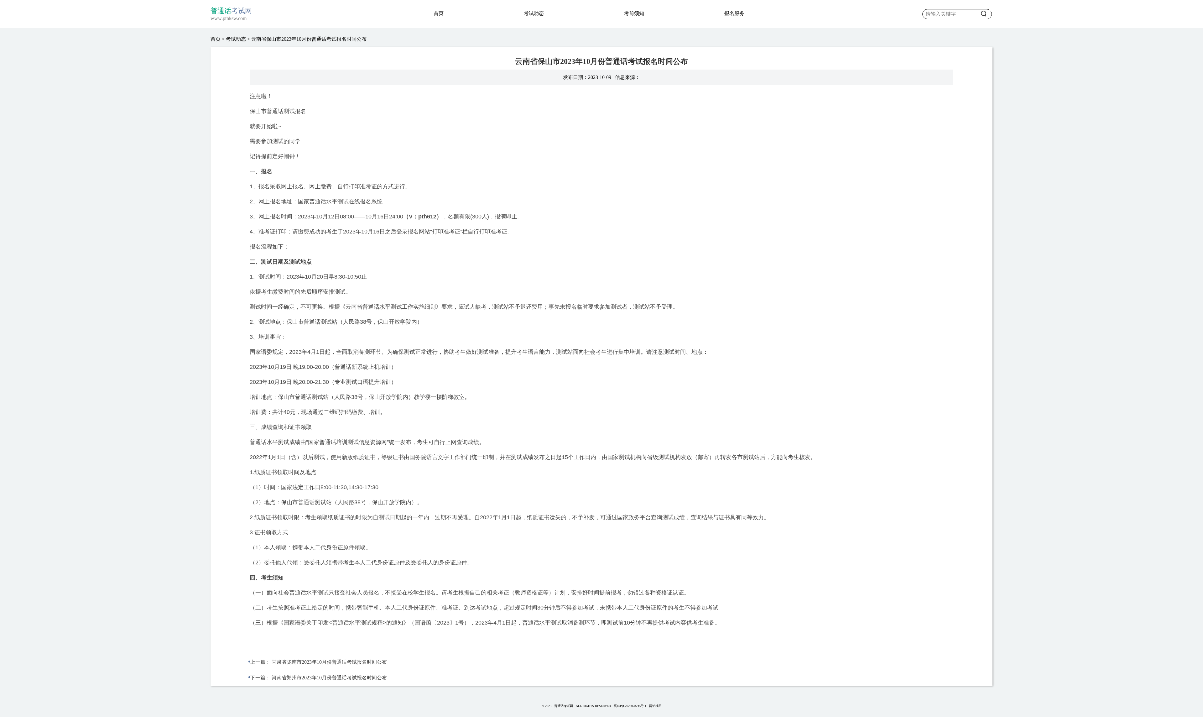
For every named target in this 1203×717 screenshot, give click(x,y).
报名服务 (734, 13)
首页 (439, 13)
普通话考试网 (564, 706)
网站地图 (655, 706)
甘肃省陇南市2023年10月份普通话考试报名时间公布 (329, 662)
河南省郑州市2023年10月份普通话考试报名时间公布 (329, 677)
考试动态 (534, 13)
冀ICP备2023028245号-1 (630, 706)
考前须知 (634, 13)
